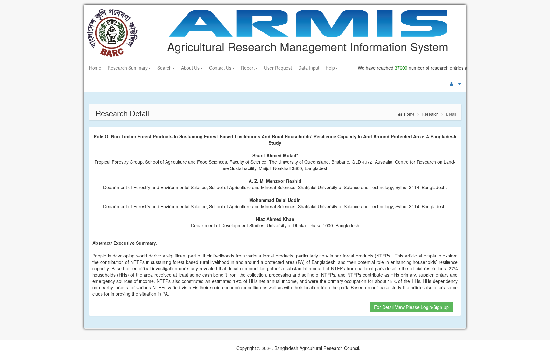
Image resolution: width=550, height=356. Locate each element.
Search (164, 68)
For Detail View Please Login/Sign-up (411, 307)
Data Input (308, 68)
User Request (278, 68)
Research (430, 114)
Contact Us (220, 68)
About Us (190, 68)
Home (95, 68)
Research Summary (128, 68)
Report (248, 68)
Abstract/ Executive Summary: (125, 243)
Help (330, 68)
